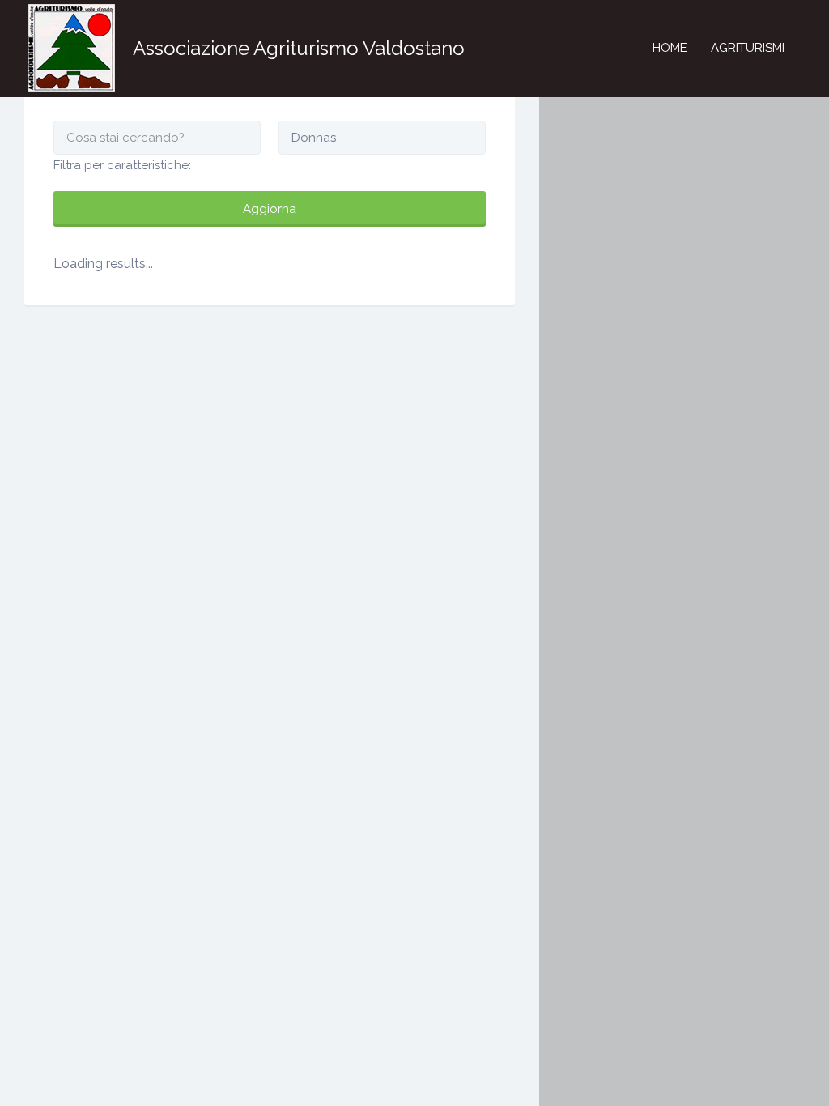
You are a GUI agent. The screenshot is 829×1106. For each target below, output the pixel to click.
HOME (670, 47)
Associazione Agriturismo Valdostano (299, 48)
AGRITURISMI (747, 47)
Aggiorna (269, 209)
